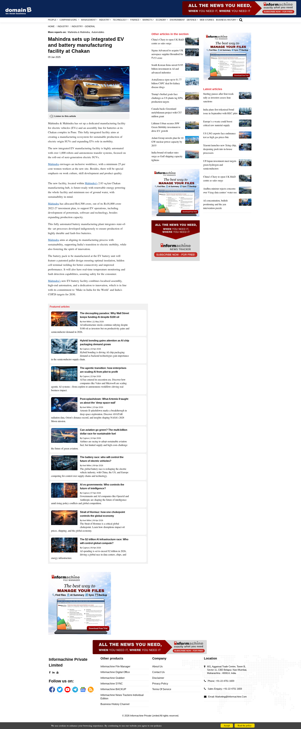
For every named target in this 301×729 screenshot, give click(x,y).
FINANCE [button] (134, 20)
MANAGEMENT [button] (88, 20)
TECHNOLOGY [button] (120, 20)
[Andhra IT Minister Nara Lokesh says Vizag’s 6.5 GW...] (245, 191)
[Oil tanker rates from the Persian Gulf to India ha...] (192, 157)
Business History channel (114, 704)
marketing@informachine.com (231, 696)
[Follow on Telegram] (75, 689)
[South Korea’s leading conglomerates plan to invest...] (192, 69)
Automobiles (98, 32)
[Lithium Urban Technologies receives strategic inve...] (192, 127)
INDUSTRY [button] (104, 20)
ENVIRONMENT (177, 20)
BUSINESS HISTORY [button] (226, 20)
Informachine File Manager (115, 666)
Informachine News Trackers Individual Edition (122, 697)
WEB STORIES (207, 20)
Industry (63, 26)
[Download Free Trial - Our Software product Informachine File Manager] (98, 603)
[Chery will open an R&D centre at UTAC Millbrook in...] (192, 42)
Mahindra (53, 164)
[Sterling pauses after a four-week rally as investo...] (245, 98)
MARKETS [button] (148, 20)
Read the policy (244, 725)
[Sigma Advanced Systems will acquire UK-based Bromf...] (192, 54)
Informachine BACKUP (113, 689)
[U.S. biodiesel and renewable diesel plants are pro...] (192, 98)
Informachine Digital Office (115, 672)
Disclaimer (158, 678)
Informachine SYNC (111, 683)
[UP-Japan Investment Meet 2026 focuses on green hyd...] (245, 165)
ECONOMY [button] (161, 20)
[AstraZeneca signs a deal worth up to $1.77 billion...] (192, 84)
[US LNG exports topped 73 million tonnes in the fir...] (245, 136)
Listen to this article (65, 116)
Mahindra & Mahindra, (79, 32)
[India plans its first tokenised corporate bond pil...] (245, 112)
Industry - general (83, 26)
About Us (157, 666)
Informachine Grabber (112, 678)
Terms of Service (161, 689)
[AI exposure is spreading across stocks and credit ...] (245, 205)
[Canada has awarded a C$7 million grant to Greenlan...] (192, 113)
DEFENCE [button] (191, 20)
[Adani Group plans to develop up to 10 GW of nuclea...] (192, 142)
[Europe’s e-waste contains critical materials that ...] (245, 124)
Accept (227, 725)
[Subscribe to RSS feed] (91, 689)
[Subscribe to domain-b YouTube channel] (67, 689)
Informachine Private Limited (145, 715)
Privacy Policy (160, 683)
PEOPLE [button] (52, 20)
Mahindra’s (91, 183)
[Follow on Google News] (83, 689)
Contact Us (158, 672)
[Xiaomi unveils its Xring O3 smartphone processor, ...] (245, 149)
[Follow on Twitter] (60, 689)
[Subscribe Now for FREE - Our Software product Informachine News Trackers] (239, 8)
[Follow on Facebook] (52, 689)
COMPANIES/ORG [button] (69, 20)
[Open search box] (241, 19)
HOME (51, 26)
